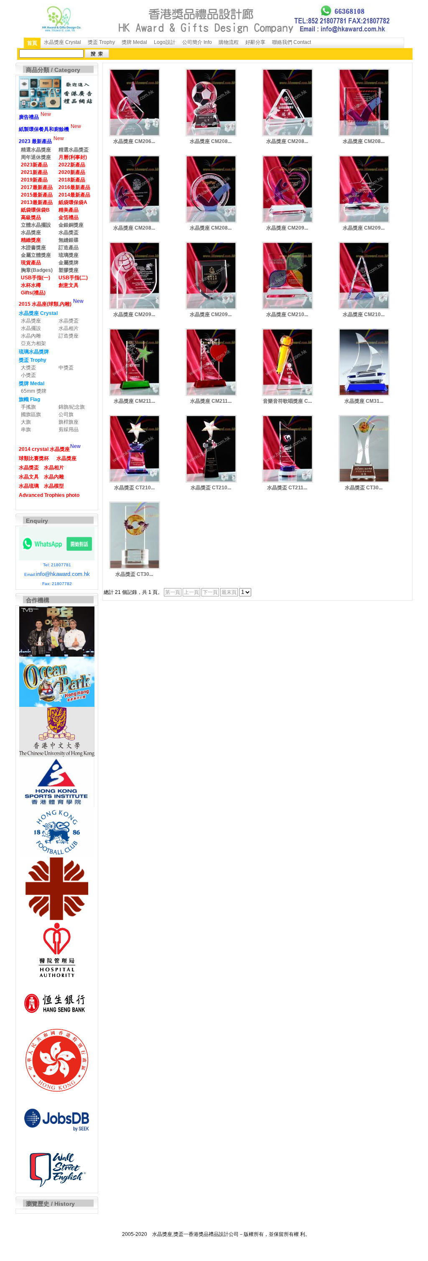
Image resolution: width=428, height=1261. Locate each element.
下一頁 (210, 592)
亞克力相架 (33, 343)
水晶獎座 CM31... (363, 401)
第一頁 (172, 592)
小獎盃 (28, 375)
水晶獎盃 (69, 321)
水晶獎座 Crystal (62, 42)
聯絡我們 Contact (291, 42)
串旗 (26, 429)
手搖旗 (28, 407)
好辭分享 (255, 42)
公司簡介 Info (197, 42)
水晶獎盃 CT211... (287, 488)
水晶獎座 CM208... (211, 141)
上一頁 (191, 592)
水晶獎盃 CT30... (363, 488)
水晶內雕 (31, 336)
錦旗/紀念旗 (72, 407)
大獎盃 (28, 368)
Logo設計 (165, 42)
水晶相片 (69, 328)
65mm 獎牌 (33, 391)
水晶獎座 (31, 321)
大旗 (26, 422)
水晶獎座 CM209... (287, 228)
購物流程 (229, 42)
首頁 (32, 43)
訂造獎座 (69, 336)
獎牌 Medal (134, 42)
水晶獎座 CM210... (287, 314)
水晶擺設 (31, 328)
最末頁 (229, 592)
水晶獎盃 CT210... (134, 488)
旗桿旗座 (69, 422)
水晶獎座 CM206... (134, 141)
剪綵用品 (69, 429)
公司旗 (66, 414)
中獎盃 (66, 368)
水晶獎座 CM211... (134, 401)
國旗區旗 (31, 414)
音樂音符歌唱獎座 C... (287, 401)
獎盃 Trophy (101, 42)
